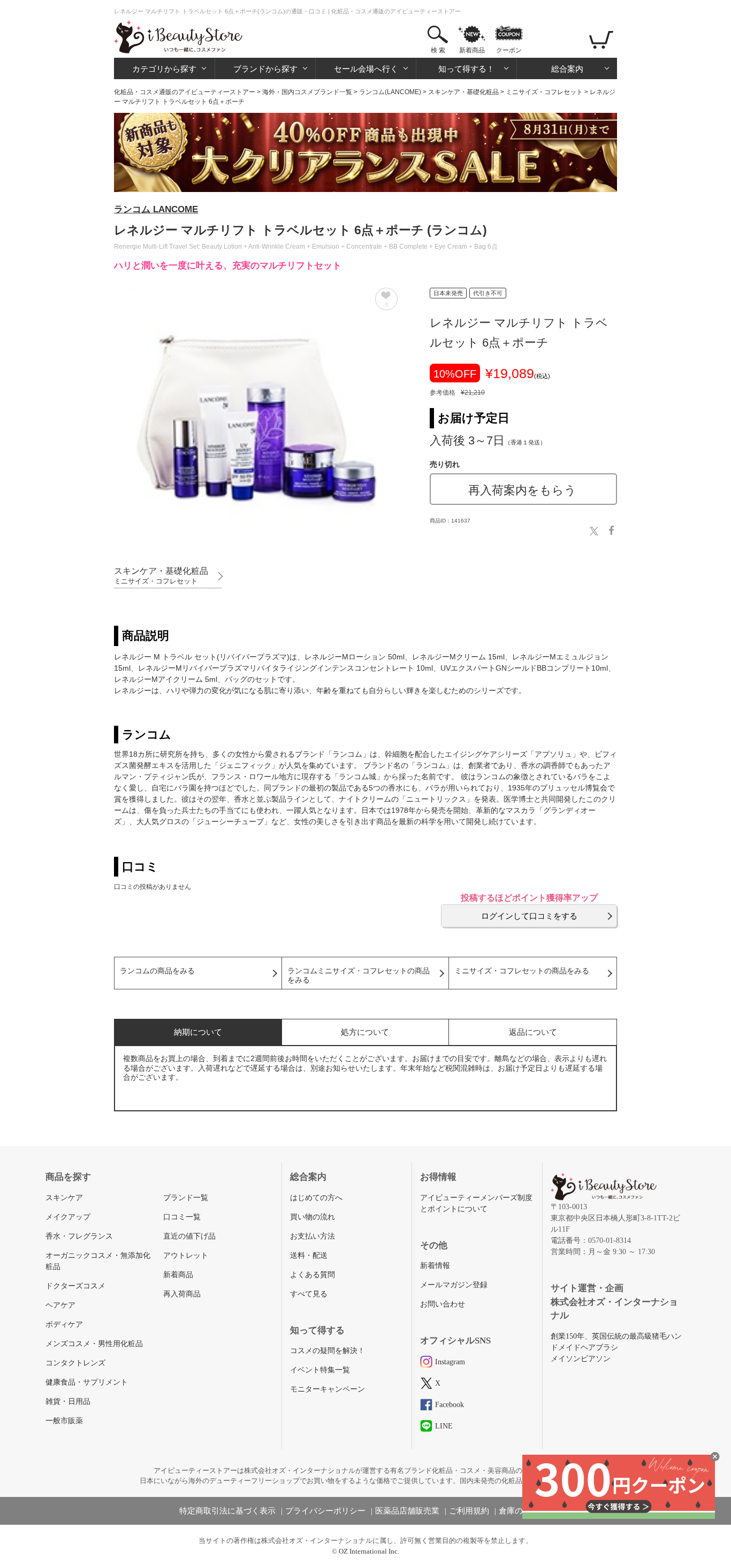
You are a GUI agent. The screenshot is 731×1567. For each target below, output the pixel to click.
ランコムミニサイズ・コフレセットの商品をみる (358, 975)
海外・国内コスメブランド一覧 (307, 92)
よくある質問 (312, 1275)
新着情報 (435, 1266)
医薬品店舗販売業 (407, 1511)
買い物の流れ (312, 1217)
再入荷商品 (182, 1294)
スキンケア (64, 1198)
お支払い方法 (312, 1236)
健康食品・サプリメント (86, 1382)
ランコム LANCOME (156, 209)
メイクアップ (67, 1217)
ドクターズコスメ (75, 1286)
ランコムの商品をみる (157, 971)
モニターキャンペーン (327, 1389)
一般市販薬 (64, 1421)
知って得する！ (466, 68)
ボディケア (64, 1324)
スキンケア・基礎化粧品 (463, 92)
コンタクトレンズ (75, 1363)
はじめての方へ (316, 1198)
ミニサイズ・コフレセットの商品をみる (521, 971)
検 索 (438, 50)
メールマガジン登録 (454, 1285)
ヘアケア (60, 1305)
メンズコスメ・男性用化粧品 (94, 1344)
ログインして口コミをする (529, 915)
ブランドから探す (265, 68)
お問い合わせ (442, 1304)
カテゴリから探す (164, 68)
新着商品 (472, 50)
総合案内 (567, 68)
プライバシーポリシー (325, 1511)
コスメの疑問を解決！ (327, 1351)
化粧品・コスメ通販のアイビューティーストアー (184, 92)
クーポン (509, 50)
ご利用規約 (469, 1511)
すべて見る (309, 1294)
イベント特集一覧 (320, 1370)
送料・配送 (309, 1255)
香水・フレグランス (79, 1236)
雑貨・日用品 (67, 1401)
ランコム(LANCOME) (390, 92)
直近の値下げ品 (189, 1236)
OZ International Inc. (369, 1551)
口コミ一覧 (182, 1217)
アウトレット (185, 1255)
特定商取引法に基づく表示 (227, 1511)
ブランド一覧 (185, 1198)
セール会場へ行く (366, 68)
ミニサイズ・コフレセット (544, 92)
